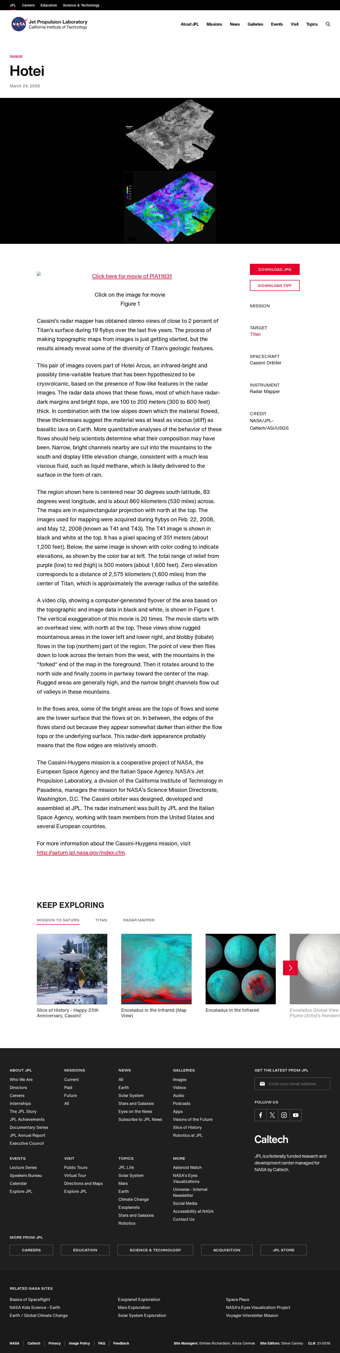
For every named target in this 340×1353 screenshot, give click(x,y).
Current (71, 1079)
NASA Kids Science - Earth (35, 1307)
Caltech (34, 1343)
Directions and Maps (83, 1183)
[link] (170, 171)
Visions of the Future (193, 1119)
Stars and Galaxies (136, 1103)
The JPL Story (23, 1111)
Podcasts (181, 1103)
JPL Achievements (27, 1119)
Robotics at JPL (188, 1135)
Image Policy (79, 1343)
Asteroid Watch (187, 1167)
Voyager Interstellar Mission (252, 1315)
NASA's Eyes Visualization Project (258, 1307)
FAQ (101, 1343)
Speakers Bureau (26, 1175)
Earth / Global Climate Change (39, 1315)
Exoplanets (129, 1207)
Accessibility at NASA (193, 1211)
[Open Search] (328, 24)
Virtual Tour (75, 1175)
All (66, 1103)
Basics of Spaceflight (30, 1299)
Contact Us (183, 1219)
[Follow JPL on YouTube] (296, 1115)
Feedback (121, 1343)
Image (16, 56)
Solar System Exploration (142, 1315)
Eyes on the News (135, 1111)
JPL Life (126, 1167)
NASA (14, 1343)
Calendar (18, 1183)
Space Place (237, 1299)
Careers (17, 1095)
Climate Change (133, 1199)
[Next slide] (290, 968)
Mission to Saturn (58, 920)
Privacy (55, 1343)
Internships (20, 1103)
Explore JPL (21, 1191)
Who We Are (21, 1079)
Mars (123, 1183)
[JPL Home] (59, 24)
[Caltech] (271, 1139)
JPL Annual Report (27, 1135)
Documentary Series (29, 1127)
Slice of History (187, 1127)
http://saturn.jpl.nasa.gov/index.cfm (81, 853)
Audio (178, 1095)
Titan (255, 334)
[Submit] (261, 1083)
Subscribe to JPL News (140, 1119)
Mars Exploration (134, 1307)
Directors (18, 1087)
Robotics (126, 1223)
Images (179, 1079)
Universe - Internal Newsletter (190, 1192)
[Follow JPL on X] (272, 1115)
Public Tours (75, 1167)
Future (70, 1095)
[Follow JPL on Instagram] (284, 1115)
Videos (179, 1087)
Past (68, 1087)
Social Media (185, 1203)
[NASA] (19, 24)
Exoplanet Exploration (139, 1299)
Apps (178, 1111)
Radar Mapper (139, 920)
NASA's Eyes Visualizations (186, 1178)
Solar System (131, 1095)
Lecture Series (23, 1167)
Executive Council (27, 1143)
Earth (123, 1087)
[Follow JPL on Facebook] (261, 1115)
